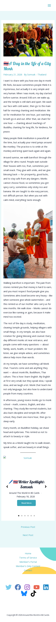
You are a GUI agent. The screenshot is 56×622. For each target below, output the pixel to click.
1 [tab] (18, 515)
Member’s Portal (28, 561)
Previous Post (28, 526)
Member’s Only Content (28, 566)
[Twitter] (8, 587)
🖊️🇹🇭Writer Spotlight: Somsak (26, 484)
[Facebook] (18, 587)
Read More (26, 503)
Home (28, 553)
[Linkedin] (46, 587)
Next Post (28, 535)
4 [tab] (28, 515)
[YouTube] (36, 587)
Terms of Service (28, 557)
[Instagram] (27, 587)
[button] (7, 487)
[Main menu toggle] (49, 5)
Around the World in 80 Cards (24, 492)
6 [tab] (34, 515)
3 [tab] (24, 515)
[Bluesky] (24, 593)
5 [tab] (31, 515)
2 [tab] (21, 515)
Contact (28, 570)
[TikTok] (33, 593)
